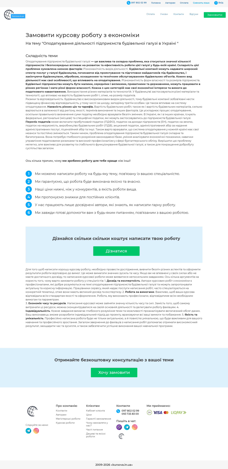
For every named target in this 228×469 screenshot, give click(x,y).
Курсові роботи (65, 422)
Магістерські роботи (68, 418)
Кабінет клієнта (95, 410)
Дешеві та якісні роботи (95, 435)
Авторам (170, 2)
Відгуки (194, 14)
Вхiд (220, 2)
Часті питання (94, 429)
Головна (156, 2)
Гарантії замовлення (98, 418)
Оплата (184, 2)
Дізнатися (116, 250)
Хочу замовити (114, 372)
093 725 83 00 (130, 413)
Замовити (214, 15)
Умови (164, 14)
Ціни (89, 414)
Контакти (178, 14)
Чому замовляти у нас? (97, 424)
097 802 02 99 (139, 2)
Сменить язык (201, 2)
